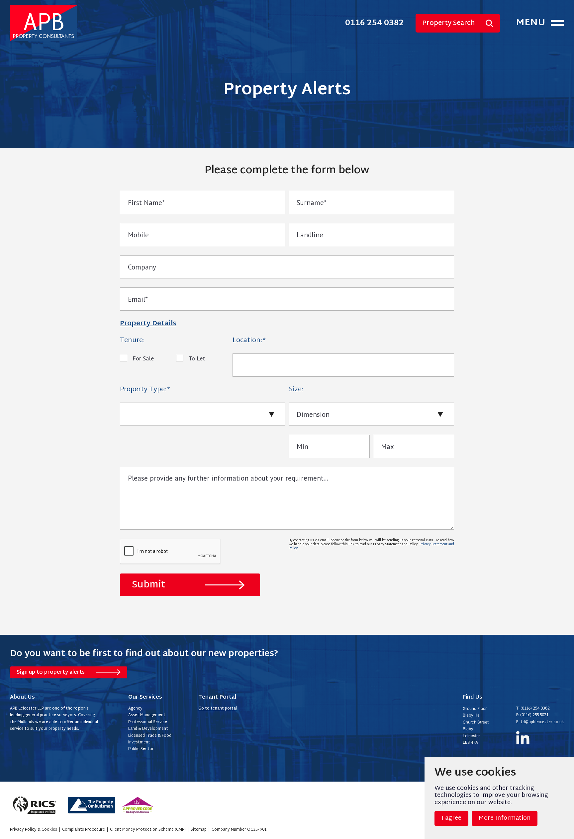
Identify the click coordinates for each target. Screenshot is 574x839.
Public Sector (141, 749)
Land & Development (148, 728)
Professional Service (147, 722)
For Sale (143, 358)
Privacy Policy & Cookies (33, 829)
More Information (504, 818)
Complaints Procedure (83, 829)
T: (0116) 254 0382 (533, 708)
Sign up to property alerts (51, 672)
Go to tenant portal (217, 708)
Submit (148, 585)
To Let (197, 358)
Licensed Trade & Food (149, 735)
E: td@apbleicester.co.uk (540, 722)
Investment (139, 742)
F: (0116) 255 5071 (532, 715)
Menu (530, 23)
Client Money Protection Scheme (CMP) (148, 829)
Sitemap (199, 829)
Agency (135, 708)
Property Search (448, 23)
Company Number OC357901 (239, 829)
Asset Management (146, 715)
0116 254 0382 (374, 23)
